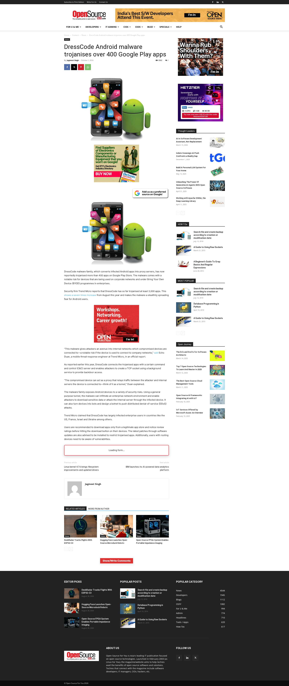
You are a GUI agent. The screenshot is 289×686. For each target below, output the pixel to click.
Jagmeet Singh (73, 60)
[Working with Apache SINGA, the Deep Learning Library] (217, 202)
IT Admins (111, 26)
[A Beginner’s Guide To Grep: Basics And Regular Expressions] (183, 264)
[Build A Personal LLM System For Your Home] (217, 171)
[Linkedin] (217, 2)
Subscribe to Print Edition (74, 2)
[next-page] (71, 549)
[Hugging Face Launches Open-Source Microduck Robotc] (116, 526)
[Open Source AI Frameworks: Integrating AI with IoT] (217, 399)
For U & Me (72, 26)
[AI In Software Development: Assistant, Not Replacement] (217, 142)
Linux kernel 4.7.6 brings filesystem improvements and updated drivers (81, 468)
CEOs (138, 26)
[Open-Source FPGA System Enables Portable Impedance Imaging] (152, 526)
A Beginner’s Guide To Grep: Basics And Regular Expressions (207, 264)
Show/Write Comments (117, 560)
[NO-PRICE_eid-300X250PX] (116, 181)
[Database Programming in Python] (183, 307)
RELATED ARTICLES (75, 509)
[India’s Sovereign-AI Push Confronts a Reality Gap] (217, 157)
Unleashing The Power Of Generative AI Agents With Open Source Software (190, 185)
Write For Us (91, 2)
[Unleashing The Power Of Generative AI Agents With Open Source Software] (217, 186)
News (84, 35)
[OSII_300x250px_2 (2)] (116, 344)
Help (179, 26)
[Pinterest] (81, 67)
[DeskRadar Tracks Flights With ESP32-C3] (80, 526)
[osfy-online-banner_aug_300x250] (200, 120)
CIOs (125, 26)
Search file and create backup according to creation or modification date (208, 235)
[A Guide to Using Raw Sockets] (183, 251)
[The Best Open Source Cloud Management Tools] (217, 384)
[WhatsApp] (88, 67)
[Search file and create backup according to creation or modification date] (183, 235)
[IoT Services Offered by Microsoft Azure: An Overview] (217, 413)
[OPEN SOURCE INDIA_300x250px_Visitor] (200, 75)
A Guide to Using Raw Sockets (208, 247)
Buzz (150, 26)
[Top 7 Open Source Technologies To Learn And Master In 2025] (217, 370)
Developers (92, 26)
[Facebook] (212, 2)
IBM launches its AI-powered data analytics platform (147, 468)
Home (66, 35)
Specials (164, 26)
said (156, 352)
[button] (221, 27)
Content (75, 35)
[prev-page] (66, 549)
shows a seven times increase (80, 295)
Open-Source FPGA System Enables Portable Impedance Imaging (96, 622)
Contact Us (103, 2)
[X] (222, 2)
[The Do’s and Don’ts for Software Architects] (217, 356)
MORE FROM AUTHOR (98, 509)
